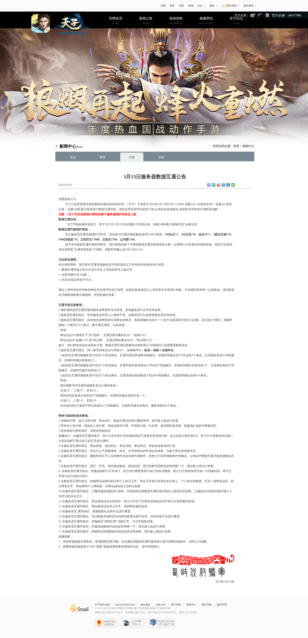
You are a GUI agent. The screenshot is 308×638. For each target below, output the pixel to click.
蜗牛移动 (249, 5)
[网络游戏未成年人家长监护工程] (161, 623)
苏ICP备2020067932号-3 (162, 612)
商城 (190, 5)
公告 (132, 157)
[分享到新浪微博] (218, 185)
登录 (172, 5)
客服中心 (191, 604)
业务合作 (161, 604)
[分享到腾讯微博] (223, 185)
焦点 (73, 157)
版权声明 (222, 604)
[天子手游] (59, 23)
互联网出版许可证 (135, 612)
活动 (161, 157)
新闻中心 (248, 146)
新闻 (102, 157)
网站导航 (207, 604)
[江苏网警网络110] (133, 623)
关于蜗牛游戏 (102, 604)
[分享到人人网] (228, 185)
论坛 (199, 5)
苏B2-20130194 (188, 612)
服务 (212, 5)
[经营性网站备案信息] (106, 623)
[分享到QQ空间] (214, 185)
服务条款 (145, 604)
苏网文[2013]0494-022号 (109, 612)
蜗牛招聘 (176, 604)
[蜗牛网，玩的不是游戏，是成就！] (79, 608)
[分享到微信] (233, 185)
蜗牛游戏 (60, 6)
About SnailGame (125, 604)
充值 (181, 5)
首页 (236, 146)
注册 (163, 5)
